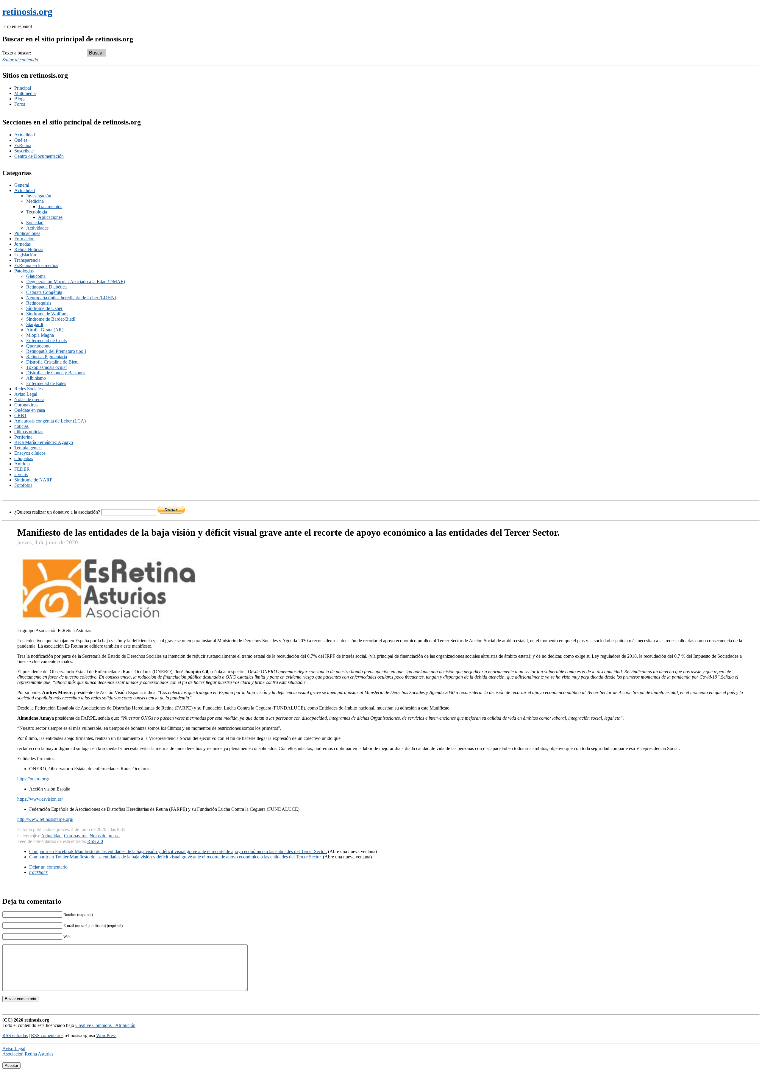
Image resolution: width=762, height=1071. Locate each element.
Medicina (35, 201)
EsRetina (22, 145)
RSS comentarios (47, 1035)
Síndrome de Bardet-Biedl (50, 319)
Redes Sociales (28, 388)
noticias (21, 426)
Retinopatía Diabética (46, 286)
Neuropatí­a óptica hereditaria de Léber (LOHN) (71, 297)
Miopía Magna (40, 335)
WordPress (106, 1035)
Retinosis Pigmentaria (46, 356)
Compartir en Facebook (178, 851)
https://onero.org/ (33, 778)
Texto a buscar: (16, 52)
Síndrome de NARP (33, 479)
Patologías (24, 270)
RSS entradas (15, 1035)
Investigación (38, 195)
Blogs (19, 98)
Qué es (20, 140)
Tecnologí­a (36, 211)
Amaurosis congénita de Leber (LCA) (50, 420)
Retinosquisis (38, 302)
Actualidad (24, 134)
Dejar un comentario (48, 866)
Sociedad (34, 222)
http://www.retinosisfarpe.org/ (45, 819)
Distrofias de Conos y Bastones (55, 372)
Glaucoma (36, 276)
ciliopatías (23, 458)
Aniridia (22, 463)
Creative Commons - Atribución (105, 1025)
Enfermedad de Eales (46, 383)
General (21, 185)
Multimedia (25, 93)
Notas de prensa (29, 399)
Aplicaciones (50, 217)
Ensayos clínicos (30, 453)
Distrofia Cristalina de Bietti (52, 361)
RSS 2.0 (95, 841)
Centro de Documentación (39, 156)
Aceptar (11, 1065)
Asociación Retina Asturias (27, 1053)
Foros (19, 104)
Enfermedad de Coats (46, 340)
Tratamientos (50, 206)
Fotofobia (23, 485)
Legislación (25, 254)
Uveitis (21, 474)
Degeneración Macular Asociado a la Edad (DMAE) (75, 281)
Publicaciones (27, 233)
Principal (22, 88)
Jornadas (22, 244)
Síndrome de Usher (44, 308)
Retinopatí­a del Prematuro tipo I (56, 351)
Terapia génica (28, 447)
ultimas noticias (28, 431)
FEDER (22, 469)
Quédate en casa (29, 410)
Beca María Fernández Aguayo (43, 442)
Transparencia (27, 260)
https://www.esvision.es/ (40, 799)
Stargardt (34, 324)
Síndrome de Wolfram (47, 313)
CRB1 (20, 415)
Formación (24, 238)
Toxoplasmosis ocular (46, 367)
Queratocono (38, 345)
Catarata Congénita (44, 292)
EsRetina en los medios (36, 265)
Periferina (23, 436)
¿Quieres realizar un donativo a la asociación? (57, 512)
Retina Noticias (28, 249)
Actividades (37, 227)
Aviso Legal (25, 394)
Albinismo (36, 378)
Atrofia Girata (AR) (44, 329)
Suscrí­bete (24, 150)
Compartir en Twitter (175, 856)
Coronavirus (26, 404)
